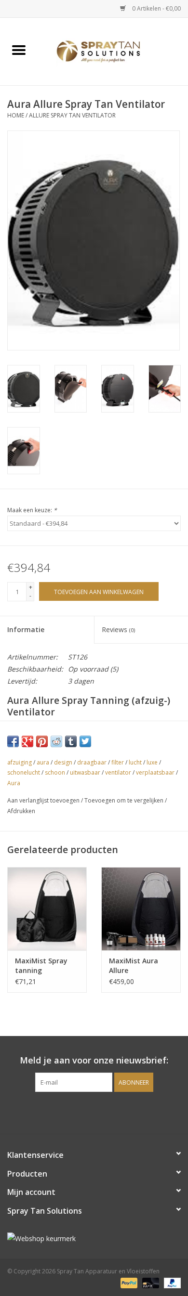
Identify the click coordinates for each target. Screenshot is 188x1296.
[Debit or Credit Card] (150, 1283)
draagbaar (92, 762)
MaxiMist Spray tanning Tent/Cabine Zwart (47, 965)
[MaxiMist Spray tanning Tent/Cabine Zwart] (47, 908)
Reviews (118, 629)
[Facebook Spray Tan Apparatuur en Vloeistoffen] (85, 1111)
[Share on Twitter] (85, 741)
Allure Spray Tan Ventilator (72, 115)
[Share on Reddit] (56, 741)
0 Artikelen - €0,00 (156, 8)
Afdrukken (21, 811)
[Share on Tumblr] (71, 741)
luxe (152, 762)
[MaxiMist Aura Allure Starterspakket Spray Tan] (141, 908)
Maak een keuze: (32, 510)
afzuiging (19, 762)
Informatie (25, 629)
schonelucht (23, 772)
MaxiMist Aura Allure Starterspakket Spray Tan (135, 965)
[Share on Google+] (27, 741)
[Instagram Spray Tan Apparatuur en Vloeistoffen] (102, 1111)
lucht (135, 762)
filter (117, 762)
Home (15, 115)
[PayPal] (128, 1283)
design (63, 762)
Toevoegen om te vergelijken (124, 800)
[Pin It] (42, 741)
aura (43, 762)
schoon (55, 772)
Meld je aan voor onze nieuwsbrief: (94, 1060)
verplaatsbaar (155, 772)
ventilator (118, 772)
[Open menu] (19, 49)
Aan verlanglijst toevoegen (44, 800)
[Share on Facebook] (13, 741)
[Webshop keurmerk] (94, 1238)
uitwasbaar (85, 772)
